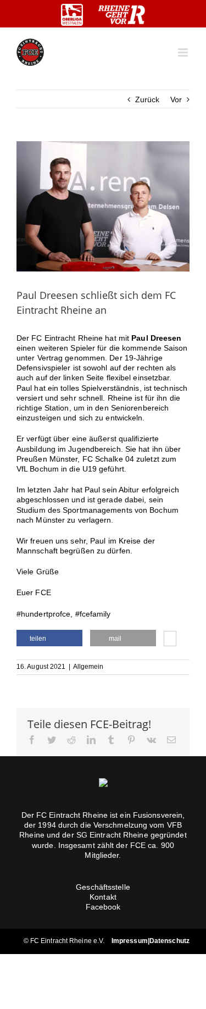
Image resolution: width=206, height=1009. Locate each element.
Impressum (130, 941)
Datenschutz (169, 941)
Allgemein (88, 666)
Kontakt (103, 896)
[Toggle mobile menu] (184, 52)
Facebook (103, 906)
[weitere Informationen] (170, 639)
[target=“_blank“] (72, 15)
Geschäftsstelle (103, 887)
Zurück (147, 99)
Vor (176, 99)
